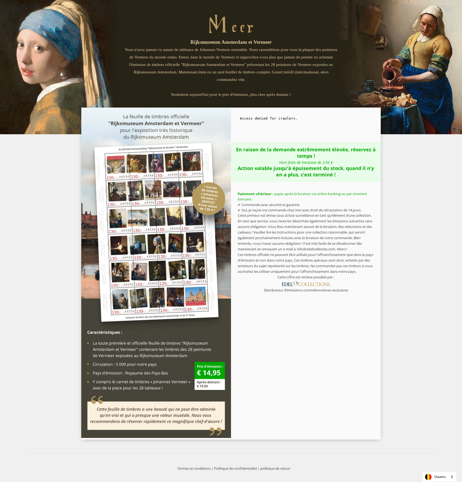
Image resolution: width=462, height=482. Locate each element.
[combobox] (439, 477)
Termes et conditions (194, 468)
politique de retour (275, 468)
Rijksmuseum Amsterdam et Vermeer (231, 42)
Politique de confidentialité (235, 468)
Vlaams (440, 476)
